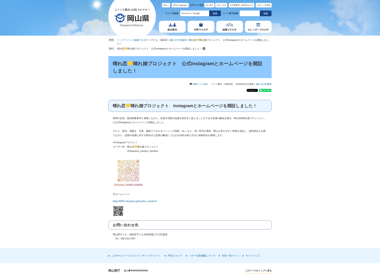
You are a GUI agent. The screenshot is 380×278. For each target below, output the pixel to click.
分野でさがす (201, 29)
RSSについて (175, 255)
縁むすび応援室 (178, 40)
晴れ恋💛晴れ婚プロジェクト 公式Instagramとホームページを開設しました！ (159, 48)
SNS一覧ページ (230, 255)
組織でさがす (230, 29)
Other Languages (180, 5)
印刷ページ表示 (200, 84)
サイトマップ (253, 255)
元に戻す (209, 5)
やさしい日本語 (263, 5)
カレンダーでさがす (258, 29)
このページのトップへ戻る (258, 270)
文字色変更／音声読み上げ (241, 5)
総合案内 (172, 29)
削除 (204, 48)
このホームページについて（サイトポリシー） (136, 255)
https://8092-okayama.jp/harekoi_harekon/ (135, 201)
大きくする (221, 5)
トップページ (124, 40)
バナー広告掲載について (202, 255)
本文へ (166, 5)
